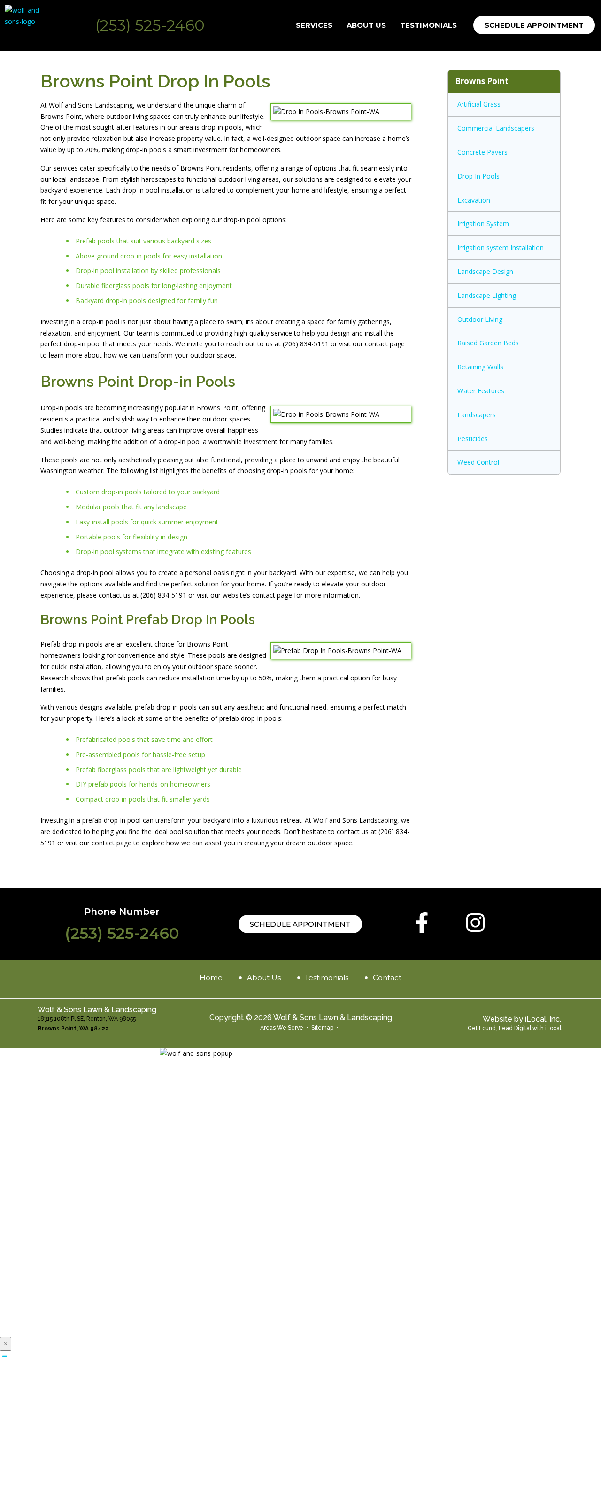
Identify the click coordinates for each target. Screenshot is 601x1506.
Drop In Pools (478, 176)
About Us (366, 25)
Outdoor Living (479, 319)
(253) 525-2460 (150, 25)
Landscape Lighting (486, 295)
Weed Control (478, 462)
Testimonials (428, 25)
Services (314, 25)
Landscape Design (485, 271)
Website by (522, 1018)
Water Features (480, 390)
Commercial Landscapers (495, 128)
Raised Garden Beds (488, 342)
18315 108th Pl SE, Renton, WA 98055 (87, 1018)
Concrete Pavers (482, 152)
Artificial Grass (479, 104)
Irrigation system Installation (500, 247)
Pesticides (472, 438)
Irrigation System (483, 223)
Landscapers (476, 414)
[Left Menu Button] (4, 1356)
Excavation (473, 199)
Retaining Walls (480, 366)
